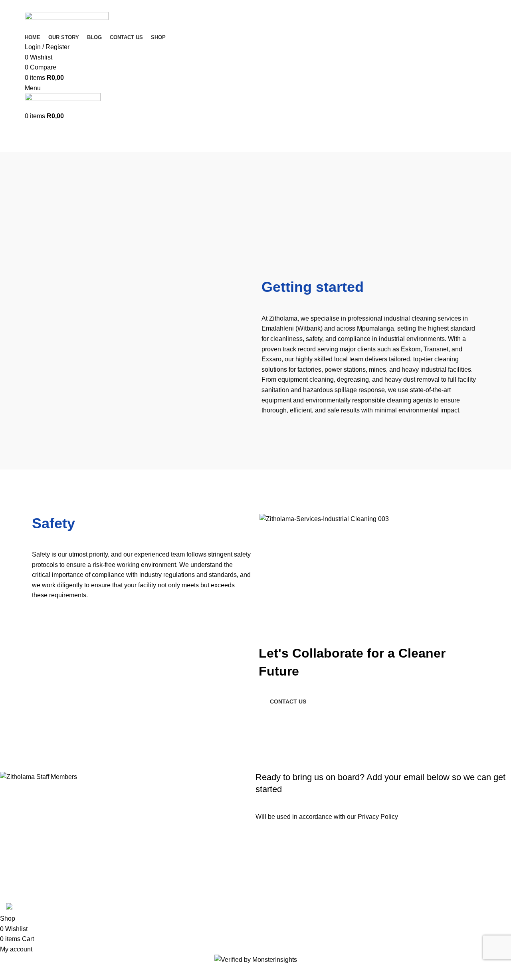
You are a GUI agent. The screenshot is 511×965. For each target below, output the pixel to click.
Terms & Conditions (459, 858)
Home (12, 147)
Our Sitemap (449, 887)
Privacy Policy (378, 816)
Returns (443, 843)
